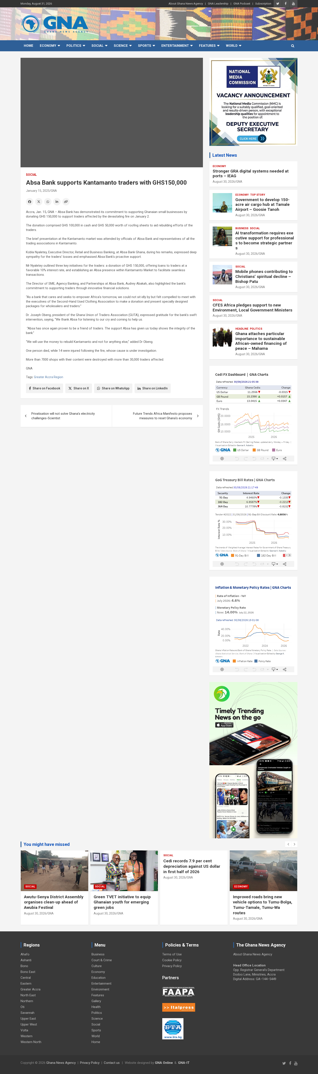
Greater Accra (30, 989)
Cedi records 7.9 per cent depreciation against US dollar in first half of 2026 (191, 866)
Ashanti (26, 960)
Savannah (27, 1013)
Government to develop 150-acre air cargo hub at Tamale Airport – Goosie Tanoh (262, 204)
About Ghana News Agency (186, 3)
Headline (241, 328)
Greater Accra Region (48, 377)
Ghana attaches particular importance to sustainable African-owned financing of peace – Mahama (261, 341)
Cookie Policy (171, 960)
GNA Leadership (218, 3)
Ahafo (25, 954)
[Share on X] (38, 201)
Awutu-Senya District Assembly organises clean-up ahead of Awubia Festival (54, 902)
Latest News (224, 155)
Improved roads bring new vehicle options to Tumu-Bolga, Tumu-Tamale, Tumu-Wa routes (262, 904)
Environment (100, 989)
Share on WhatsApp (115, 388)
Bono (24, 966)
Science (121, 46)
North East (28, 995)
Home (28, 46)
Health (96, 1007)
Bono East (28, 972)
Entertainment (175, 46)
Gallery (96, 1001)
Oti (22, 1007)
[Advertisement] (112, 464)
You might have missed (47, 844)
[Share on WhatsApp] (47, 201)
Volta (24, 1030)
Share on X (81, 388)
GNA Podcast (241, 3)
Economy (48, 46)
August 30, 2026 (224, 181)
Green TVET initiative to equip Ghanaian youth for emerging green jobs (122, 902)
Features (207, 46)
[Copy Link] (66, 201)
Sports (144, 46)
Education (99, 978)
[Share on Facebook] (29, 201)
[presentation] (288, 844)
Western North (31, 1042)
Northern (27, 1001)
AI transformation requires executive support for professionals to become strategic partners (264, 240)
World (232, 46)
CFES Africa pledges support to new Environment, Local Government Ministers (252, 308)
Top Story (257, 194)
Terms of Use (172, 954)
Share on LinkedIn (155, 388)
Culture (97, 966)
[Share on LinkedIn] (57, 201)
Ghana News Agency (61, 1063)
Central (26, 978)
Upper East (28, 1019)
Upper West (29, 1024)
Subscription (263, 3)
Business (241, 228)
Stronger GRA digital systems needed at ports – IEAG (251, 174)
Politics (73, 46)
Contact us (112, 1063)
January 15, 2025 (38, 190)
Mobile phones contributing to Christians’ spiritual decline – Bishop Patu (264, 276)
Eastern (26, 983)
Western (26, 1036)
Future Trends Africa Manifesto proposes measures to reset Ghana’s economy (162, 416)
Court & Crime (102, 960)
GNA (54, 190)
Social (98, 46)
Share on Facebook (46, 388)
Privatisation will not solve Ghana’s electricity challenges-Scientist (63, 416)
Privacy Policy (172, 966)
